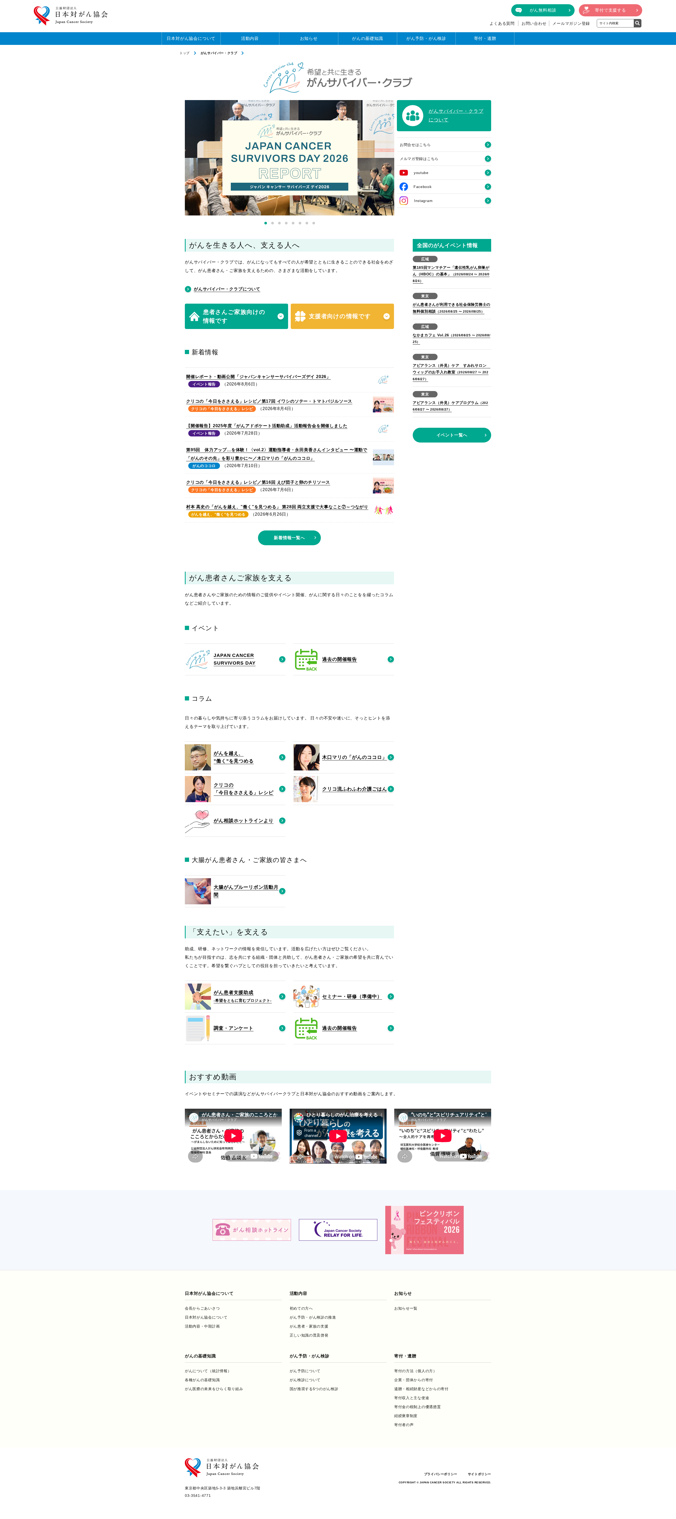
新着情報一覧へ (289, 537)
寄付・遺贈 (485, 38)
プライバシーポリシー (440, 1474)
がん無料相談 (543, 10)
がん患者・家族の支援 (309, 1326)
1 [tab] (265, 223)
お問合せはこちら (415, 145)
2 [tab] (272, 223)
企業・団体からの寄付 (413, 1380)
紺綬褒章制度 (405, 1416)
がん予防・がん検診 (426, 38)
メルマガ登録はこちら (419, 159)
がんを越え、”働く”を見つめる (218, 514)
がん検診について (305, 1380)
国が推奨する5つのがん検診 (314, 1389)
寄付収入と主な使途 (411, 1398)
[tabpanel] (289, 157)
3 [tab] (279, 223)
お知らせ (309, 38)
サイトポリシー (479, 1474)
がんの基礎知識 (367, 38)
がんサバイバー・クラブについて (227, 289)
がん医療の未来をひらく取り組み (214, 1389)
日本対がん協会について (191, 38)
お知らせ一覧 (405, 1308)
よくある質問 (502, 23)
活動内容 (250, 38)
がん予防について (305, 1371)
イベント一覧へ (452, 435)
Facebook (423, 187)
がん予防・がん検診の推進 (313, 1317)
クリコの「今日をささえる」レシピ (222, 409)
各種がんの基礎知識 (202, 1380)
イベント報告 (204, 384)
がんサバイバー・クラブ (219, 53)
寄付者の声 (404, 1425)
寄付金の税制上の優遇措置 (417, 1407)
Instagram (423, 201)
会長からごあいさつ (202, 1308)
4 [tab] (286, 223)
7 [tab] (307, 223)
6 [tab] (300, 223)
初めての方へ (301, 1308)
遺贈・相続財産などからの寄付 (421, 1389)
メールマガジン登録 (571, 23)
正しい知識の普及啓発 (309, 1335)
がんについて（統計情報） (208, 1371)
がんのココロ (204, 466)
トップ (185, 53)
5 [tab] (293, 223)
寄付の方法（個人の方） (415, 1371)
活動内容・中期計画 (202, 1326)
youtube (421, 173)
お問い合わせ (534, 23)
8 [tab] (313, 223)
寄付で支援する (610, 10)
